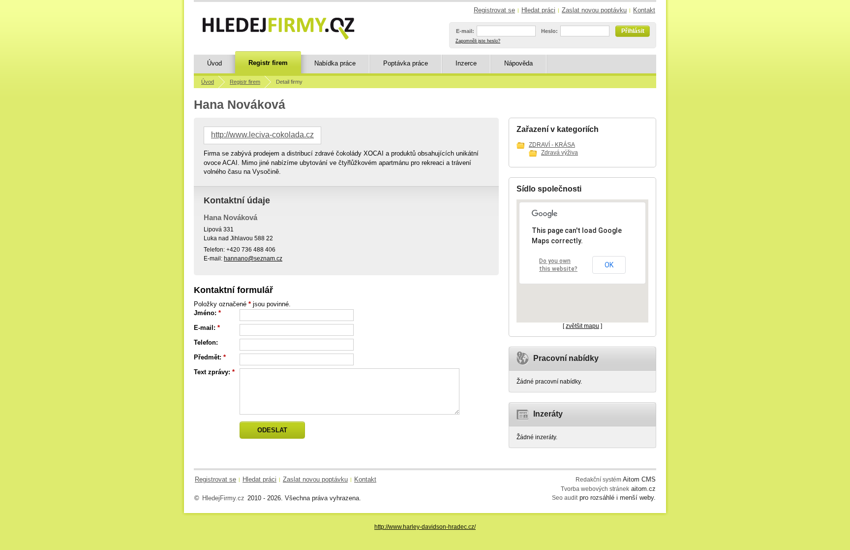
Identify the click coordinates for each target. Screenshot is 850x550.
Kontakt (644, 10)
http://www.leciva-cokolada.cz (262, 134)
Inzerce (466, 63)
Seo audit (564, 497)
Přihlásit (632, 31)
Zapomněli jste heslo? (477, 40)
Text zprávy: (212, 372)
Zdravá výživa (559, 152)
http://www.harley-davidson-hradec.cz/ (425, 526)
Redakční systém (598, 479)
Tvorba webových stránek (595, 488)
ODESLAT (272, 430)
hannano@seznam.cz (253, 258)
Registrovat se (494, 10)
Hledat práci (538, 10)
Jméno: (205, 313)
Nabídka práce (335, 63)
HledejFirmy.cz (223, 498)
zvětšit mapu (582, 326)
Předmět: (207, 357)
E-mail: (465, 31)
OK (609, 265)
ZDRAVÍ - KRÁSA (552, 144)
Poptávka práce (405, 63)
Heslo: (549, 31)
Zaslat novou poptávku (594, 10)
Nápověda (518, 63)
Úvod (214, 63)
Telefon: (206, 342)
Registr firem (268, 62)
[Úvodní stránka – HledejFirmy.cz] (278, 28)
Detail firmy (289, 82)
